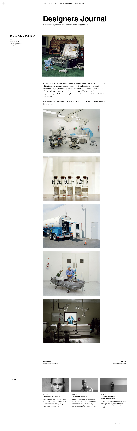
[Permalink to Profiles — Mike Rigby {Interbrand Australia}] (113, 391)
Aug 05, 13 (45, 394)
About (50, 3)
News (11, 43)
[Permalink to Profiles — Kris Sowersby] (55, 391)
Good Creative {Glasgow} (119, 362)
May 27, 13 (74, 394)
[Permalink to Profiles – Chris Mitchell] (84, 391)
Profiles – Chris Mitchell (79, 396)
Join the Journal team (66, 3)
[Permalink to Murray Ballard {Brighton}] (63, 76)
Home (44, 3)
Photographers (18, 43)
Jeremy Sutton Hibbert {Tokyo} (50, 362)
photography (13, 44)
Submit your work (79, 3)
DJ (18, 41)
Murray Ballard (49, 83)
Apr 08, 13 (103, 394)
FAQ (56, 3)
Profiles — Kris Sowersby (51, 396)
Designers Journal (75, 18)
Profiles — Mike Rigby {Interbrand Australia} (108, 397)
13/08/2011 (13, 41)
